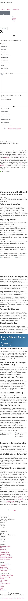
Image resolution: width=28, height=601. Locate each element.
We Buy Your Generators (6, 124)
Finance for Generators (6, 119)
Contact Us (16, 9)
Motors (2, 65)
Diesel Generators (5, 52)
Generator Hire (4, 111)
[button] (13, 106)
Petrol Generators (5, 60)
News (8, 9)
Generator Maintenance (6, 54)
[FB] (1, 13)
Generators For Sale (5, 108)
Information (3, 49)
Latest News (4, 46)
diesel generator (19, 155)
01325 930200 (9, 541)
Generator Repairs (5, 116)
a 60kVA (21, 499)
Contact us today (10, 501)
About (2, 9)
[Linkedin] (8, 13)
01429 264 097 (10, 527)
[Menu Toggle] (14, 36)
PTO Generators (4, 57)
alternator (6, 157)
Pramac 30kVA (18, 498)
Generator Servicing (5, 62)
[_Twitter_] (5, 13)
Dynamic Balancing (5, 70)
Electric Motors (4, 68)
